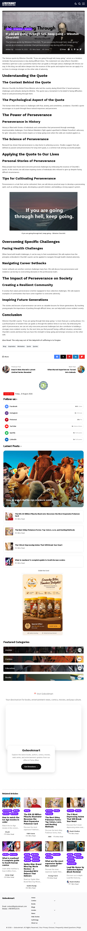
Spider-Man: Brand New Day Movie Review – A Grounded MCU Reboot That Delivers (32, 870)
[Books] (43, 677)
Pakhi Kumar (31, 833)
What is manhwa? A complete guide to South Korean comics (40, 560)
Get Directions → (31, 767)
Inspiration (11, 346)
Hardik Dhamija (32, 886)
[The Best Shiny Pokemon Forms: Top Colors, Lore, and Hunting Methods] (9, 531)
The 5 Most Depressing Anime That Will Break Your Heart (38, 545)
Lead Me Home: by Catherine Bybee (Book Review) (75, 869)
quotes (35, 346)
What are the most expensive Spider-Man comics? (54, 863)
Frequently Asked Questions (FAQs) (68, 927)
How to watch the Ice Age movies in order (29, 500)
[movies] (43, 650)
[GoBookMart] (9, 3)
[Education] (43, 668)
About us (34, 923)
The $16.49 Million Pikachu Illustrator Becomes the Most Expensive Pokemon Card (33, 819)
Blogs (33, 907)
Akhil (49, 837)
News (33, 913)
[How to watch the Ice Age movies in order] (43, 479)
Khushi (7, 832)
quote (29, 346)
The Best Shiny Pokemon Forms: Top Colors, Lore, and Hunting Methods (45, 530)
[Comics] (43, 659)
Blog (14, 14)
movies (33, 910)
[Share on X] (71, 49)
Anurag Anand (53, 876)
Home (8, 14)
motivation (21, 346)
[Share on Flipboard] (80, 49)
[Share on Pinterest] (74, 49)
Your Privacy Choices (47, 927)
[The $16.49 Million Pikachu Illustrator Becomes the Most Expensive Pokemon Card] (9, 516)
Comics (33, 900)
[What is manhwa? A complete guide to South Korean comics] (9, 562)
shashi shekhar (75, 831)
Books (33, 904)
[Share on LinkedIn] (77, 49)
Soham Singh (9, 875)
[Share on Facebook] (69, 49)
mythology (35, 920)
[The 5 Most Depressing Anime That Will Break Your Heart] (9, 547)
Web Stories (35, 917)
